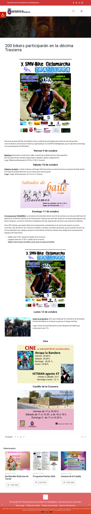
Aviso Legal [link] (20, 506)
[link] (3, 15)
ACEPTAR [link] (47, 512)
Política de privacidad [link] (50, 506)
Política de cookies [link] (33, 506)
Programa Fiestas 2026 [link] (44, 476)
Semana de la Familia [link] (71, 476)
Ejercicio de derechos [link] (67, 506)
